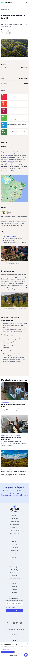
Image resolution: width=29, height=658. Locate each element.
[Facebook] (14, 623)
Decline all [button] (21, 652)
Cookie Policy (3, 649)
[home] (6, 3)
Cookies (16, 629)
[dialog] (14, 650)
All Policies (21, 629)
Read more (9, 649)
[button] (3, 1)
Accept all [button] (7, 652)
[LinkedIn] (21, 623)
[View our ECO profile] (14, 641)
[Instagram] (17, 623)
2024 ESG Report (14, 632)
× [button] (27, 643)
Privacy (11, 629)
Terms (6, 629)
